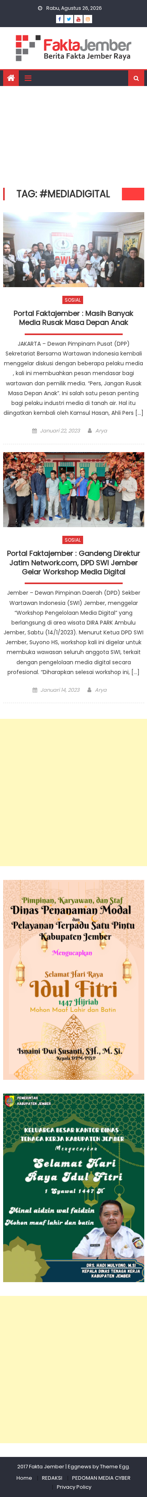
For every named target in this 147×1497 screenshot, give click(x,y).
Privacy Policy (74, 1487)
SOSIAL (73, 300)
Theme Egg (114, 1466)
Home (24, 1478)
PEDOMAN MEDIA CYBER (101, 1478)
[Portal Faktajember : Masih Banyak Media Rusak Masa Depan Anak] (73, 249)
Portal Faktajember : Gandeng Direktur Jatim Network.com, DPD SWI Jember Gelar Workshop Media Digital (73, 563)
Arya (101, 430)
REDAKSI (52, 1478)
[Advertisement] (73, 135)
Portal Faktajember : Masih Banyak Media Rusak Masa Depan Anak (73, 318)
